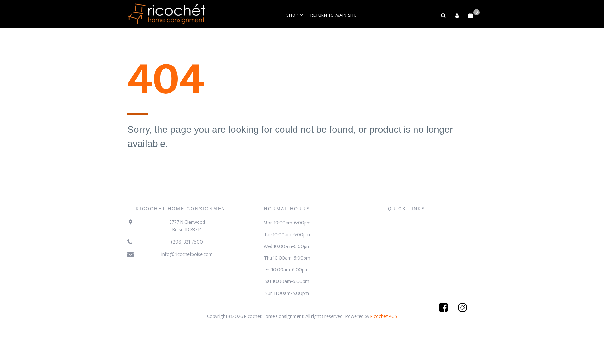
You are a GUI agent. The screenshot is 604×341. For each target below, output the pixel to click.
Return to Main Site (333, 15)
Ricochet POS (383, 316)
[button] (456, 15)
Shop (292, 15)
